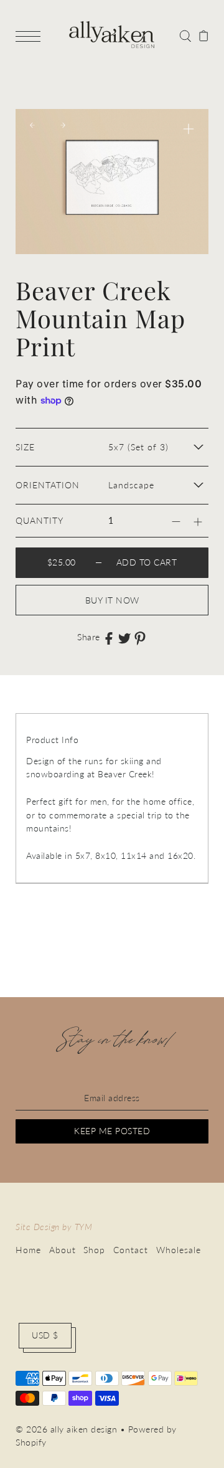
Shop (94, 1250)
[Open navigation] (31, 35)
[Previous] (32, 125)
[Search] (185, 35)
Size (25, 447)
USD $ (45, 1335)
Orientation (48, 485)
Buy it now (112, 600)
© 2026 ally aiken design (66, 1429)
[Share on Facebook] (109, 638)
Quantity (39, 521)
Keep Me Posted (112, 1131)
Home (28, 1250)
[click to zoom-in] (188, 129)
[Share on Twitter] (124, 638)
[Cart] (203, 35)
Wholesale (178, 1250)
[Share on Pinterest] (140, 638)
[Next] (63, 125)
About (62, 1250)
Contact (130, 1250)
